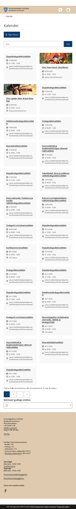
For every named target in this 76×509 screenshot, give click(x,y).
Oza (68, 44)
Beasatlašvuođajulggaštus (14, 478)
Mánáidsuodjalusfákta (13, 453)
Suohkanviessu (9, 466)
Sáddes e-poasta (10, 428)
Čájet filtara (13, 34)
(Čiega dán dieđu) (63, 507)
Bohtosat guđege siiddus (17, 399)
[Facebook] (5, 490)
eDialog (7, 434)
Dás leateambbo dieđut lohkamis (44, 507)
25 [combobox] (6, 405)
